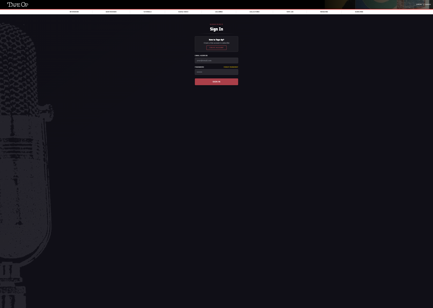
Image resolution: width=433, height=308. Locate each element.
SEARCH (428, 4)
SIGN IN (418, 4)
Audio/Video (183, 12)
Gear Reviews (111, 12)
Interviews (74, 12)
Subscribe (359, 12)
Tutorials (148, 12)
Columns (219, 12)
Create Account (216, 48)
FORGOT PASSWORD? (231, 67)
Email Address (201, 56)
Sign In (216, 82)
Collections (255, 12)
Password (199, 67)
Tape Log (290, 12)
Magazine (324, 12)
